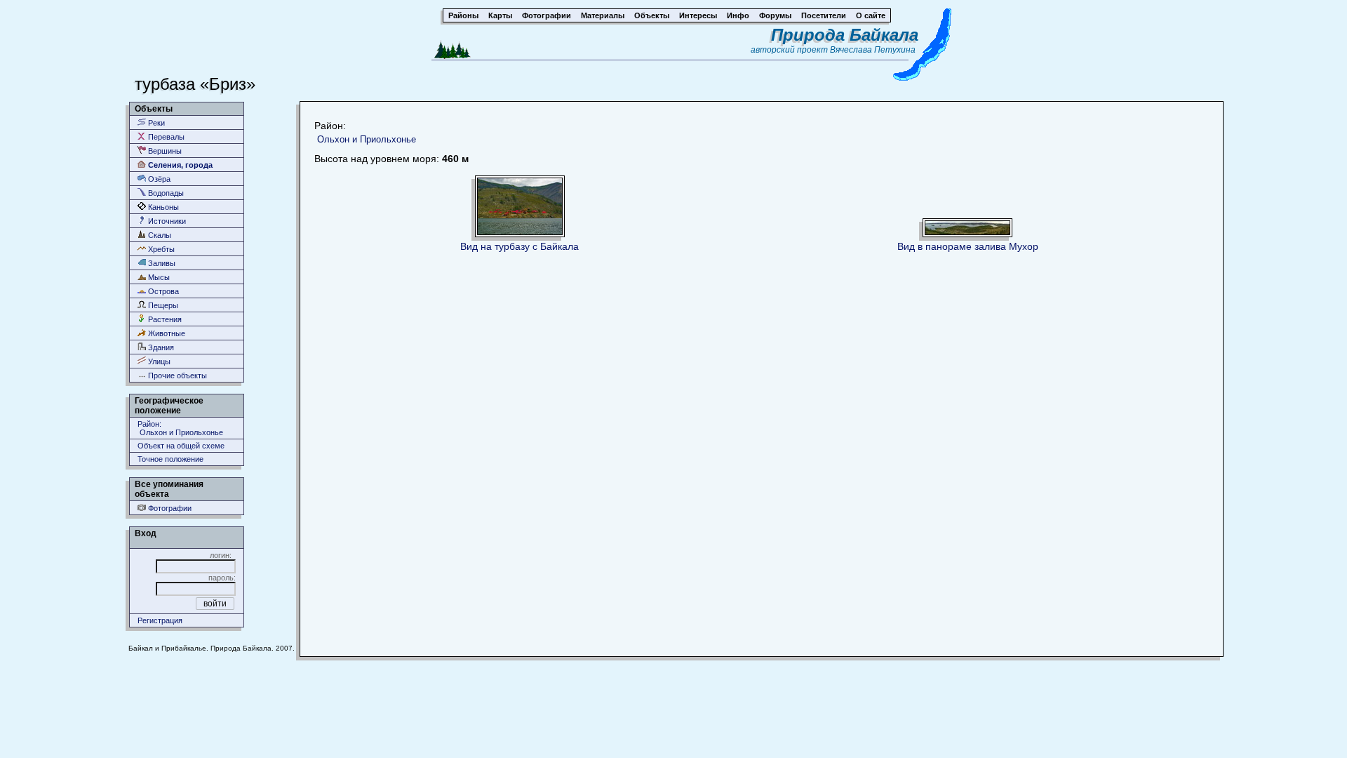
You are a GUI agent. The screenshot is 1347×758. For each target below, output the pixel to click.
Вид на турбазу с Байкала (519, 246)
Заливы (160, 263)
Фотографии (169, 508)
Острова (162, 291)
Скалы (158, 235)
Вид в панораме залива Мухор (967, 246)
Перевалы (165, 137)
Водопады (165, 193)
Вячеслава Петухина (873, 50)
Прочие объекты (176, 375)
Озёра (158, 179)
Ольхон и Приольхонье (366, 139)
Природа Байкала (844, 34)
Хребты (160, 249)
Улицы (158, 361)
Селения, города (179, 165)
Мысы (158, 277)
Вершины (164, 151)
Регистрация (160, 620)
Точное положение (170, 459)
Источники (166, 221)
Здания (160, 347)
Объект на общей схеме (181, 445)
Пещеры (162, 305)
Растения (164, 319)
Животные (165, 333)
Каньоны (162, 207)
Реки (155, 123)
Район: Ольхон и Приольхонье (180, 428)
